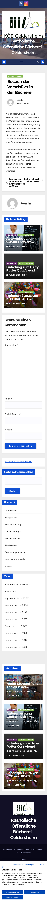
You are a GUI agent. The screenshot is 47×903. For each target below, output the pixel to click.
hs (22, 100)
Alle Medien (11, 545)
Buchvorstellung (13, 524)
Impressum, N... (13, 598)
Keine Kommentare (16, 755)
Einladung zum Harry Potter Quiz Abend (22, 268)
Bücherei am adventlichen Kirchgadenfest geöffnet (16, 183)
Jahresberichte (12, 538)
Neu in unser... (12, 633)
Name (8, 398)
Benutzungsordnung (15, 552)
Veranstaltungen (15, 76)
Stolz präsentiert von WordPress (16, 849)
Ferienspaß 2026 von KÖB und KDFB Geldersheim (22, 299)
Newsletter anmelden (15, 559)
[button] (38, 62)
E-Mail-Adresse (13, 414)
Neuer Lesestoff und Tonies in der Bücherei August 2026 (23, 687)
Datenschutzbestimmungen (23, 865)
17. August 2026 (17, 691)
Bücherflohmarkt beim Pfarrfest (32, 180)
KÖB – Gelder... (12, 584)
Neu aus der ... (12, 605)
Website (8, 429)
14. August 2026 (17, 721)
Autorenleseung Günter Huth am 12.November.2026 (20, 242)
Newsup (40, 849)
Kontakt (8, 566)
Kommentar (11, 345)
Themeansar (25, 853)
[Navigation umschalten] (22, 62)
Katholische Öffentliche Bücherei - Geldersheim (23, 47)
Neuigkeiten (11, 235)
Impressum (40, 865)
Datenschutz (11, 510)
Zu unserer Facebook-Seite (18, 461)
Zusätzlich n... (12, 626)
